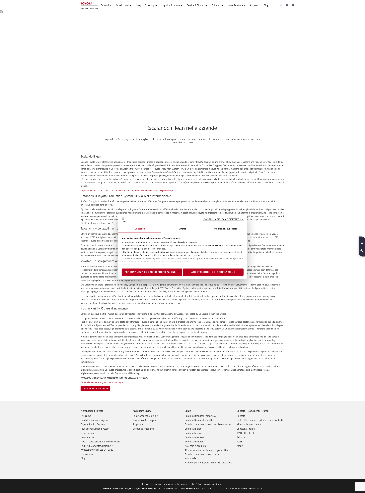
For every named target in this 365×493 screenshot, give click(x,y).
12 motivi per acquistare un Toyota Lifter (206, 450)
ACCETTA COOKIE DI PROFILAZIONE (213, 272)
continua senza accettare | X (223, 219)
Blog (266, 5)
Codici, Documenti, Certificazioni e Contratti (260, 420)
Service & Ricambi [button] (195, 5)
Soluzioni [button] (216, 5)
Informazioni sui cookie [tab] (225, 229)
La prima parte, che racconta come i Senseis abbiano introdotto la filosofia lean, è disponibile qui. (127, 190)
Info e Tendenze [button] (235, 5)
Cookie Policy (195, 484)
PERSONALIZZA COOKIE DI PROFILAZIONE (150, 272)
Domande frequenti (143, 428)
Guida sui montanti (195, 437)
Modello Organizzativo (249, 424)
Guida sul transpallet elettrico (200, 420)
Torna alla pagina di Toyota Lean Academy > (102, 382)
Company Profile (246, 428)
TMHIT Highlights (246, 433)
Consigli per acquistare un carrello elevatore (208, 424)
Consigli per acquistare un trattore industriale (203, 456)
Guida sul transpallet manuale (201, 415)
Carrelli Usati (122, 5)
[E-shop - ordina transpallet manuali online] (89, 5)
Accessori (254, 5)
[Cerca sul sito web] (281, 5)
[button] (362, 242)
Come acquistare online (145, 415)
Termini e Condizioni (151, 484)
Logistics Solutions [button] (171, 5)
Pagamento (139, 424)
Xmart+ (241, 445)
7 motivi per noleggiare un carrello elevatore (208, 462)
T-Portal (241, 437)
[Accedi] (287, 5)
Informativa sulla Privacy (175, 484)
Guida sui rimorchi (194, 441)
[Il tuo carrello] (293, 5)
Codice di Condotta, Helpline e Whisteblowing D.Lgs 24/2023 (97, 447)
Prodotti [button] (105, 5)
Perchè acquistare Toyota (94, 420)
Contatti (241, 415)
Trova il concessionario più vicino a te (100, 441)
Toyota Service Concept (93, 424)
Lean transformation (95, 388)
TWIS (239, 441)
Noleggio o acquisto (195, 445)
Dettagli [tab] (182, 229)
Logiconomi (87, 454)
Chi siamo (86, 415)
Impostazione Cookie (213, 484)
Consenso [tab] (140, 229)
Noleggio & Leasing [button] (145, 5)
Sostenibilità (87, 433)
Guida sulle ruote (194, 433)
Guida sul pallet (193, 428)
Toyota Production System (95, 428)
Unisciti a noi (87, 437)
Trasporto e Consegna (144, 420)
